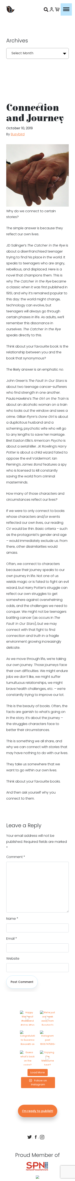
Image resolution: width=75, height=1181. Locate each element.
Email (11, 938)
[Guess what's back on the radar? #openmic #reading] (27, 1057)
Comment (15, 856)
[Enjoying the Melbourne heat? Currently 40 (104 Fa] (47, 1057)
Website (12, 958)
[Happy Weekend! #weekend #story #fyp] (27, 1018)
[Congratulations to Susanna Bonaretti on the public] (27, 1038)
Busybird (18, 134)
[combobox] (37, 53)
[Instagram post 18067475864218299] (47, 1038)
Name (12, 918)
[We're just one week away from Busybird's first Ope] (47, 1018)
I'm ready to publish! (37, 1111)
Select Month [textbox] (22, 53)
